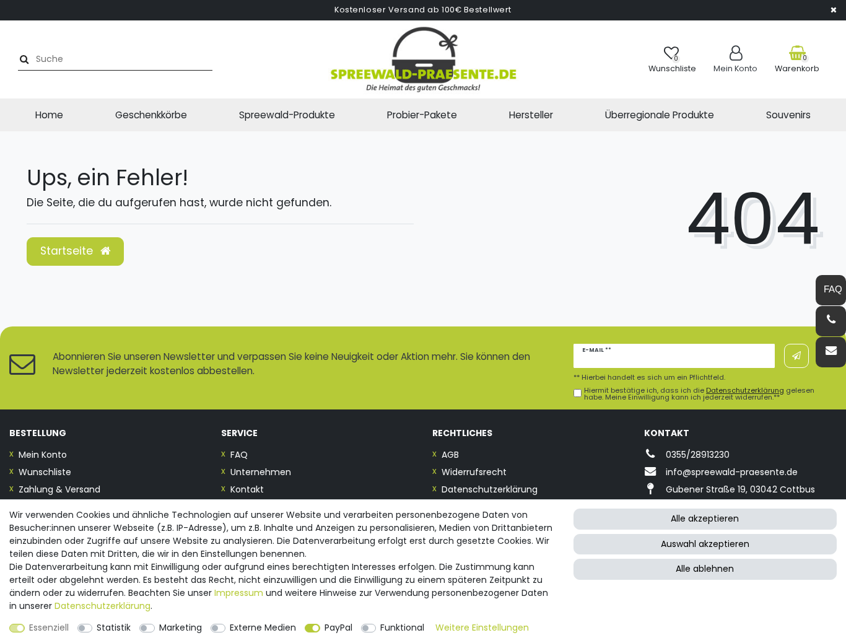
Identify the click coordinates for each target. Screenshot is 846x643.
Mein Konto (43, 454)
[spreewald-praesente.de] (423, 59)
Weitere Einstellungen (482, 627)
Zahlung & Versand (59, 489)
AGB (450, 454)
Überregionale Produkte (659, 114)
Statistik (114, 627)
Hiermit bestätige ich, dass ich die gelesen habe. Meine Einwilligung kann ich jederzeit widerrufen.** (699, 394)
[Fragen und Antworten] (831, 290)
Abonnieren (796, 356)
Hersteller (531, 114)
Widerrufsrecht (474, 472)
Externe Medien (263, 627)
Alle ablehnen (705, 568)
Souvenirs (788, 114)
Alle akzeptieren (705, 518)
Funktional (402, 627)
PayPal (338, 627)
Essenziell (49, 627)
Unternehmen (260, 472)
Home (49, 114)
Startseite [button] (68, 250)
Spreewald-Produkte (287, 114)
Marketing (180, 627)
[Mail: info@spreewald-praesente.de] (831, 352)
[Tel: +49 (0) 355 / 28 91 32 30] (831, 321)
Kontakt (247, 489)
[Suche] (22, 59)
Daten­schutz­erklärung (102, 606)
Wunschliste (45, 472)
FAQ (239, 454)
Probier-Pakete (422, 114)
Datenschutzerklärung (490, 489)
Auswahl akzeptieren (705, 544)
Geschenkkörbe (151, 114)
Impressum (238, 593)
